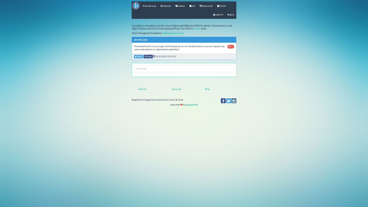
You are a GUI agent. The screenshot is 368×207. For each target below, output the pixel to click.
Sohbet (181, 6)
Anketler (166, 6)
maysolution (192, 104)
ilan (193, 6)
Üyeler (222, 6)
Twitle (139, 56)
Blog (207, 89)
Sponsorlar (207, 6)
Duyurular (176, 89)
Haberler (142, 89)
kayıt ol (219, 14)
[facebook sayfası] (223, 100)
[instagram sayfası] (233, 100)
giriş (231, 14)
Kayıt (197, 28)
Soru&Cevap (150, 6)
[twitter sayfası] (228, 100)
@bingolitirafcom (173, 33)
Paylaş (149, 56)
